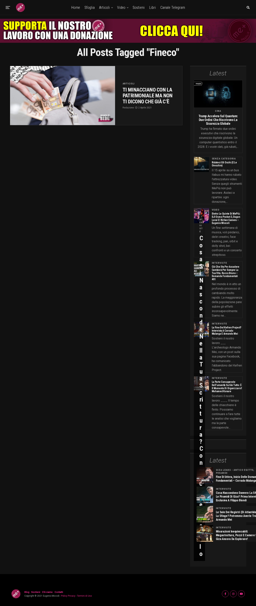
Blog (26, 592)
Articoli (104, 7)
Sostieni (139, 7)
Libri (152, 7)
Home (75, 7)
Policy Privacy (68, 596)
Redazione (128, 107)
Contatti (59, 592)
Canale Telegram (172, 7)
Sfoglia (90, 7)
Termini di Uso (84, 596)
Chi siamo (47, 592)
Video (121, 7)
